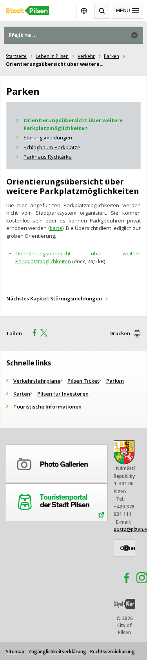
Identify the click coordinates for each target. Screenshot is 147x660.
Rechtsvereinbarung (112, 651)
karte (56, 227)
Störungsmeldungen (48, 137)
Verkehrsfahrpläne (36, 380)
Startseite (16, 56)
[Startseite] (73, 9)
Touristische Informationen (47, 406)
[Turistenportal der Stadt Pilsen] (57, 501)
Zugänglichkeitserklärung (57, 651)
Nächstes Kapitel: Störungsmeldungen (54, 298)
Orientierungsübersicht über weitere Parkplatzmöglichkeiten (73, 124)
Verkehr (86, 56)
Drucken (119, 333)
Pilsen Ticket (83, 380)
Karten (21, 393)
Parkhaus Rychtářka (48, 156)
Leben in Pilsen (52, 56)
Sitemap (15, 651)
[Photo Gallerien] (57, 461)
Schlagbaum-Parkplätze (52, 147)
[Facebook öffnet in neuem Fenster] (123, 578)
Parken (111, 56)
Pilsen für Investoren (63, 393)
